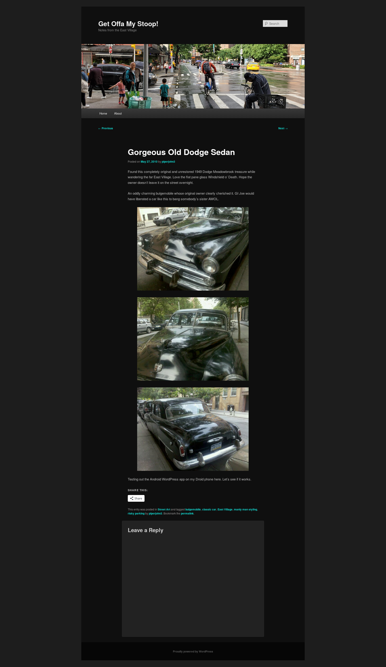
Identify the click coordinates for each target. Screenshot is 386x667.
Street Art (164, 509)
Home (103, 113)
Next (283, 128)
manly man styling (245, 509)
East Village (225, 509)
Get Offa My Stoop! (128, 23)
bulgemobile (193, 509)
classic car (209, 509)
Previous (105, 128)
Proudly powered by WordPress (193, 651)
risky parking (136, 513)
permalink (187, 513)
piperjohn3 (168, 161)
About (118, 113)
